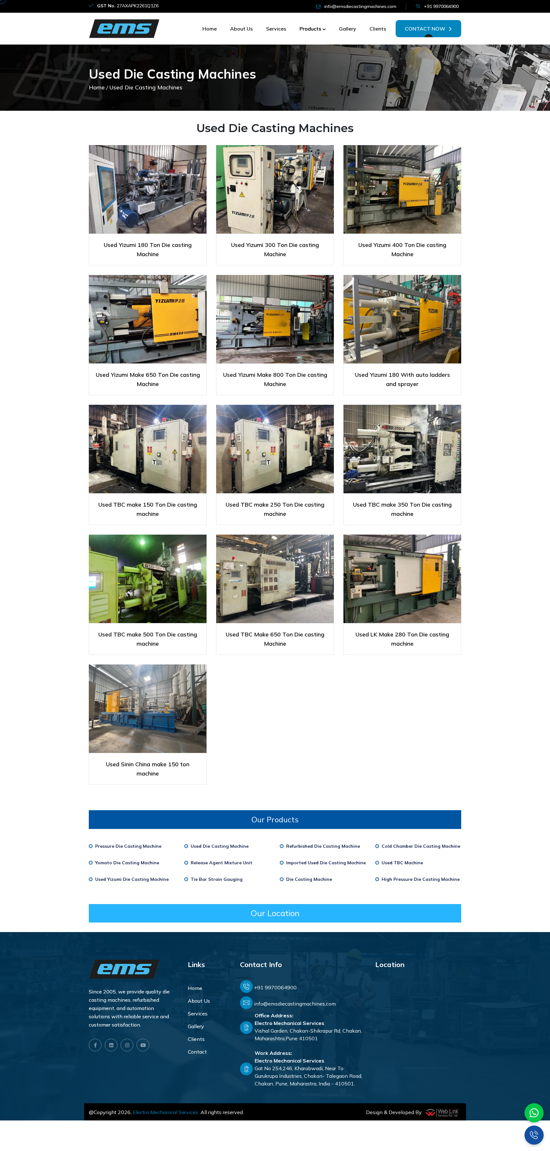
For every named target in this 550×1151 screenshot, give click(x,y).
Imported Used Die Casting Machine (326, 863)
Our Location (275, 913)
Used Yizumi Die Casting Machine (132, 879)
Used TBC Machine (402, 863)
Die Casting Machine (309, 879)
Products (310, 28)
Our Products (275, 819)
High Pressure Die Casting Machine (421, 879)
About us (241, 28)
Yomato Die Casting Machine (127, 863)
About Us (199, 1001)
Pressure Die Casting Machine (128, 846)
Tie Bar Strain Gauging (217, 879)
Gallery (347, 28)
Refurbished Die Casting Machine (323, 846)
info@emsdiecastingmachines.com (360, 6)
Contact (197, 1052)
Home (209, 28)
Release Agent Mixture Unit (221, 863)
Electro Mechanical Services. (166, 1112)
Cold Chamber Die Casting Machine (421, 846)
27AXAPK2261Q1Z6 (128, 6)
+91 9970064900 (441, 6)
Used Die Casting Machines (145, 87)
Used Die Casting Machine (220, 846)
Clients (378, 28)
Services (276, 28)
